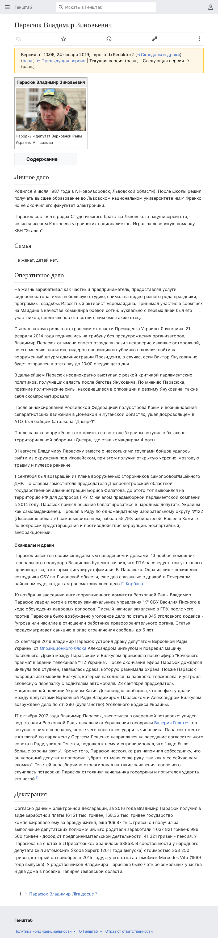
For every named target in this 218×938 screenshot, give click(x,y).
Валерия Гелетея (172, 722)
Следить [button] (65, 41)
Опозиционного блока (63, 648)
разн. (28, 60)
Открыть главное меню (9, 9)
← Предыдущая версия (60, 60)
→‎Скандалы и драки (158, 54)
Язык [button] (20, 41)
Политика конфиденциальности (43, 931)
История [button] (110, 41)
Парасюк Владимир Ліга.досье (61, 894)
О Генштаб (88, 931)
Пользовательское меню (212, 9)
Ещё (201, 41)
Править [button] (156, 41)
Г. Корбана (132, 583)
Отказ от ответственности (129, 931)
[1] (38, 778)
